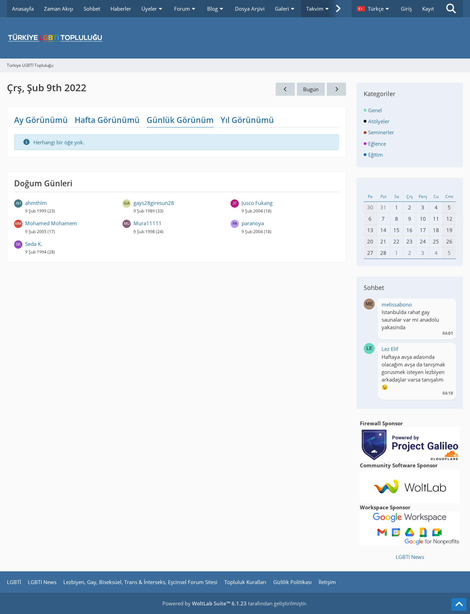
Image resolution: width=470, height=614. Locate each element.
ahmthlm (36, 202)
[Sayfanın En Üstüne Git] (459, 604)
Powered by (204, 603)
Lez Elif (390, 348)
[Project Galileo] (410, 443)
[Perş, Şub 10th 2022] (336, 89)
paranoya (253, 223)
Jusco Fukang (257, 202)
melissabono (397, 304)
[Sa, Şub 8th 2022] (285, 89)
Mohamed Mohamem (51, 223)
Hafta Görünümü (107, 119)
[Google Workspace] (410, 527)
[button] (374, 8)
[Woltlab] (410, 485)
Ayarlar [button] (445, 306)
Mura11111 (147, 223)
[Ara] (451, 8)
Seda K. (33, 243)
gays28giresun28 (153, 202)
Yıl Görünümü (247, 119)
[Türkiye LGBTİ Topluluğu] (235, 38)
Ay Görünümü (41, 119)
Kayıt (428, 8)
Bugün (311, 89)
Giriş (406, 8)
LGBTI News (410, 556)
